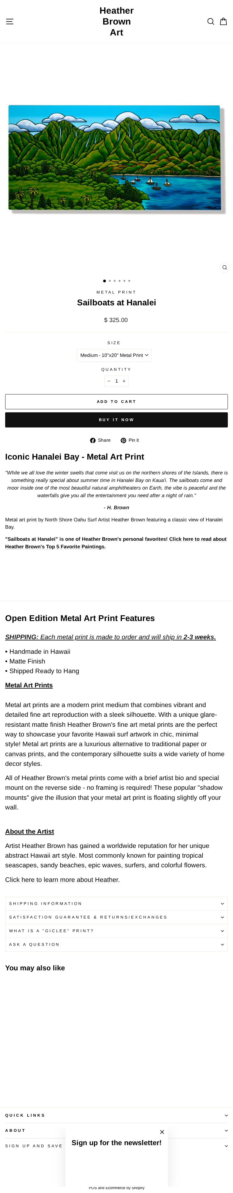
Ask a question (34, 944)
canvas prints (24, 754)
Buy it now (116, 419)
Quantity (116, 369)
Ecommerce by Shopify (125, 1188)
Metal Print (116, 292)
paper (190, 744)
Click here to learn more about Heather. (62, 879)
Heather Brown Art (117, 21)
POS (93, 1188)
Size (114, 343)
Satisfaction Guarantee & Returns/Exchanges (88, 917)
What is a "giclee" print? (51, 931)
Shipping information (46, 903)
